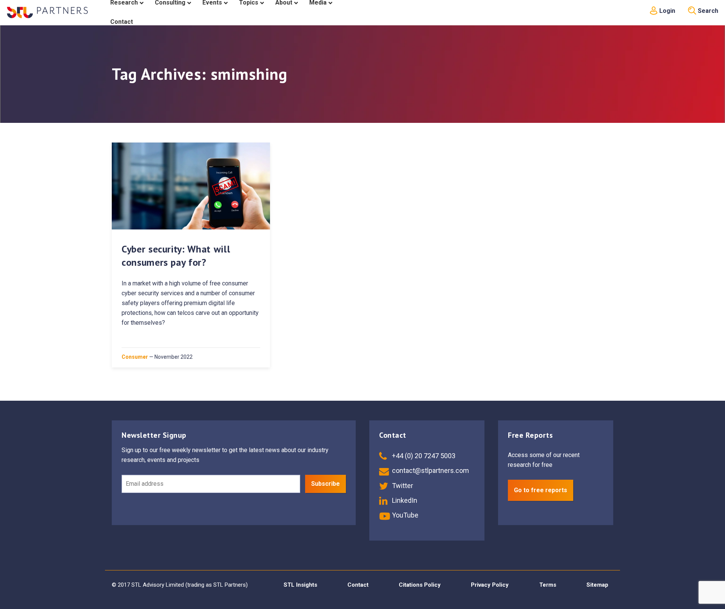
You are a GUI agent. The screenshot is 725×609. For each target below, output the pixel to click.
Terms (547, 584)
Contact (358, 584)
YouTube (404, 515)
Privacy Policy (490, 584)
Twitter (401, 486)
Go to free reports (540, 490)
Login (666, 10)
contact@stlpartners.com (429, 470)
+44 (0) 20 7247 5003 (422, 456)
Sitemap (597, 584)
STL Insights (300, 584)
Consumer (135, 357)
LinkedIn (403, 500)
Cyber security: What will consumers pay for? (176, 255)
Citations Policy (420, 584)
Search (707, 10)
